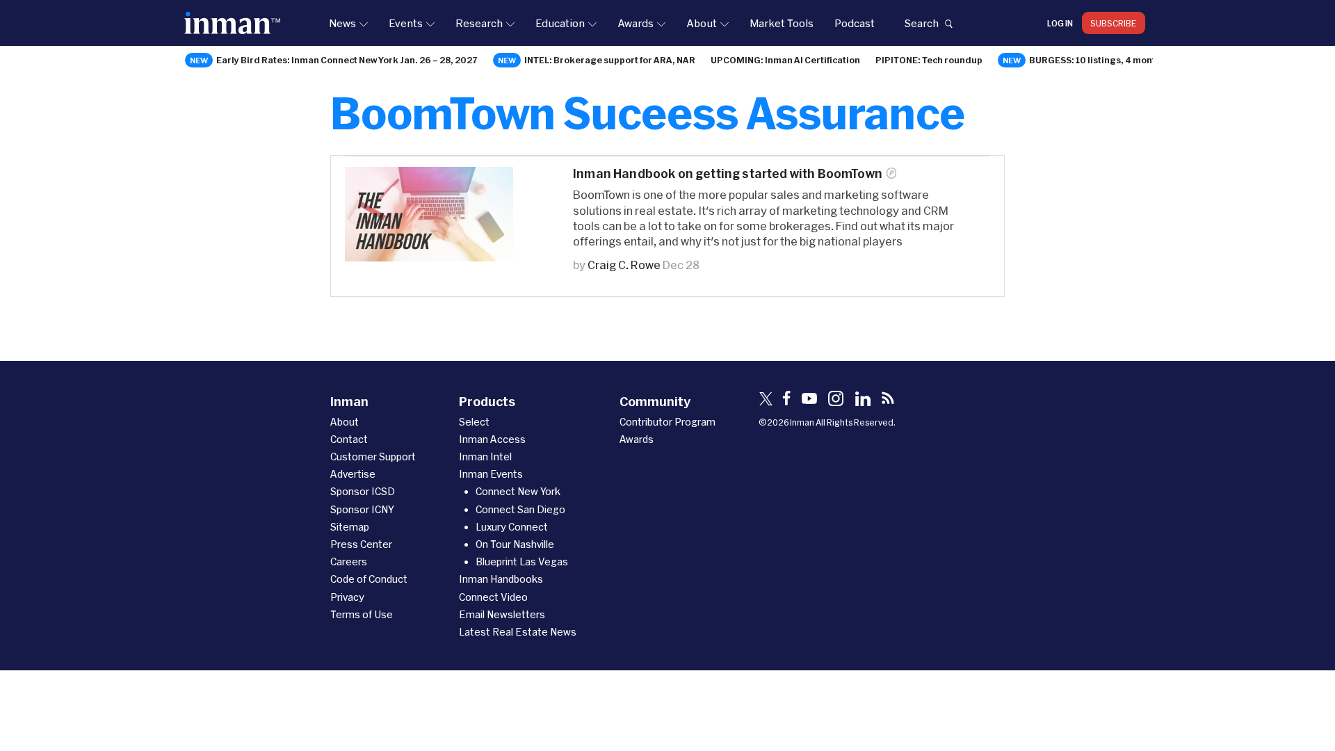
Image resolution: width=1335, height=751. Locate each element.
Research (479, 23)
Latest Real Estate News (517, 632)
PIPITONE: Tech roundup (928, 59)
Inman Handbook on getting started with (727, 173)
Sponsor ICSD (362, 491)
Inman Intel (485, 456)
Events (406, 23)
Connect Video (493, 597)
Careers (348, 561)
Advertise (352, 474)
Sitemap (349, 527)
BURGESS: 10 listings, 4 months (1097, 59)
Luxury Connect (512, 527)
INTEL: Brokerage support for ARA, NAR (609, 59)
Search (921, 23)
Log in (1060, 23)
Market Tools (782, 23)
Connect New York (518, 491)
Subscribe (1113, 23)
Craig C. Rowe (624, 264)
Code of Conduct (368, 579)
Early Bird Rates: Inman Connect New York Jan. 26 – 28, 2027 (347, 59)
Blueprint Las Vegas (522, 561)
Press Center (361, 544)
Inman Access (492, 439)
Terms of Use (361, 614)
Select (474, 422)
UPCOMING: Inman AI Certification (785, 59)
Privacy (347, 597)
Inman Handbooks (501, 579)
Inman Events (491, 474)
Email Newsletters (502, 614)
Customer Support (373, 456)
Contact (349, 439)
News (342, 23)
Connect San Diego (520, 509)
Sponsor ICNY (362, 509)
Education (560, 23)
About (701, 23)
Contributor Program (667, 422)
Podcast (854, 23)
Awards (635, 23)
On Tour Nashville (515, 544)
